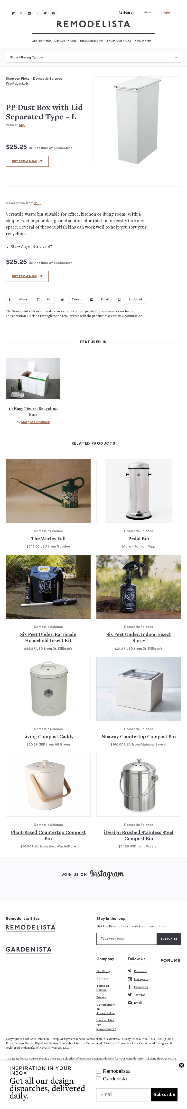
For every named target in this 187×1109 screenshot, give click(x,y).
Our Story (103, 971)
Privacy (101, 997)
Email (138, 1002)
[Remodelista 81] (29, 13)
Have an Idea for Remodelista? (106, 1024)
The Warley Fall (48, 539)
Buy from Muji (24, 161)
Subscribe (164, 1094)
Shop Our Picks (119, 40)
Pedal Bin (138, 539)
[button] (125, 12)
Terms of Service (102, 988)
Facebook (141, 987)
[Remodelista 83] (45, 13)
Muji (22, 125)
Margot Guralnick (35, 422)
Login (165, 12)
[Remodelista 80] (21, 13)
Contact (102, 978)
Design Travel (65, 40)
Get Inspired (41, 40)
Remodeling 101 (91, 40)
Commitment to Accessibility (106, 1009)
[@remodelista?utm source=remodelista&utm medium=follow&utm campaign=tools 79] (13, 13)
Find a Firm (143, 40)
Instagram (141, 979)
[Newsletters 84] (53, 13)
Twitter (139, 994)
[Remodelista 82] (37, 13)
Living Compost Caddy (48, 737)
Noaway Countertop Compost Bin (139, 737)
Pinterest (140, 971)
